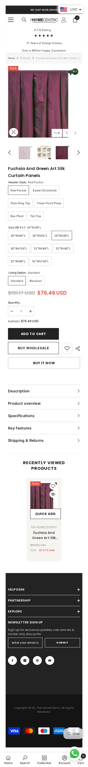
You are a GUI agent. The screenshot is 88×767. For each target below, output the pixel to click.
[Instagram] (24, 660)
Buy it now (44, 363)
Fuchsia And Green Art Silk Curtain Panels (44, 535)
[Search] (24, 20)
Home (11, 58)
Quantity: (14, 302)
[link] (67, 348)
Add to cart (33, 334)
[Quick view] (53, 494)
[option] (44, 102)
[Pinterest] (37, 660)
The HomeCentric (44, 527)
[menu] (11, 20)
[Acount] (63, 19)
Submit (62, 642)
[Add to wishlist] (53, 486)
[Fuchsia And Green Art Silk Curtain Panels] (44, 495)
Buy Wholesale (33, 348)
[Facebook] (12, 660)
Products (25, 58)
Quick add (45, 513)
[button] (67, 133)
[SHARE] (76, 348)
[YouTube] (49, 660)
